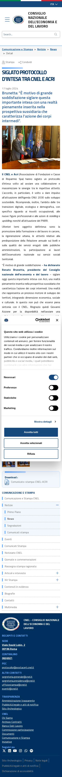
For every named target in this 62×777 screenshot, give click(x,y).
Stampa (9, 62)
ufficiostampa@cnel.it (14, 685)
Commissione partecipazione (18, 730)
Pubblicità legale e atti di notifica (20, 705)
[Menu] (7, 20)
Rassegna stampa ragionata (20, 566)
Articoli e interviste (15, 573)
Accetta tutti (31, 432)
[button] (8, 462)
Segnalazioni (14, 526)
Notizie (41, 49)
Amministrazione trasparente (18, 701)
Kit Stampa (11, 580)
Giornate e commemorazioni (20, 559)
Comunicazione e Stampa (17, 49)
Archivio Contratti (12, 722)
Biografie (10, 593)
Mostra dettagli (43, 421)
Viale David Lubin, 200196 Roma (13, 647)
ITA (52, 4)
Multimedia (11, 607)
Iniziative (7, 742)
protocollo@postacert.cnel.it (18, 667)
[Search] (56, 34)
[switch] (53, 387)
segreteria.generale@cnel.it (17, 677)
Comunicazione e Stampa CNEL (22, 498)
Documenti (8, 734)
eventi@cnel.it (10, 689)
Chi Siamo (7, 718)
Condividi (26, 62)
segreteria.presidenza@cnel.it (18, 681)
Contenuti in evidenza (16, 587)
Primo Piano (14, 512)
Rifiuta (31, 453)
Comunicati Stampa (15, 546)
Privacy (28, 760)
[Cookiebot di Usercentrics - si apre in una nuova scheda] (37, 320)
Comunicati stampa (18, 532)
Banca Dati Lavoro (12, 726)
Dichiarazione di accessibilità (17, 771)
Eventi (8, 539)
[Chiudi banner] (57, 320)
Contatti (9, 600)
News (53, 49)
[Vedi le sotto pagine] (57, 505)
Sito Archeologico (12, 709)
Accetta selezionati (31, 443)
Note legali (41, 760)
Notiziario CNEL (13, 553)
